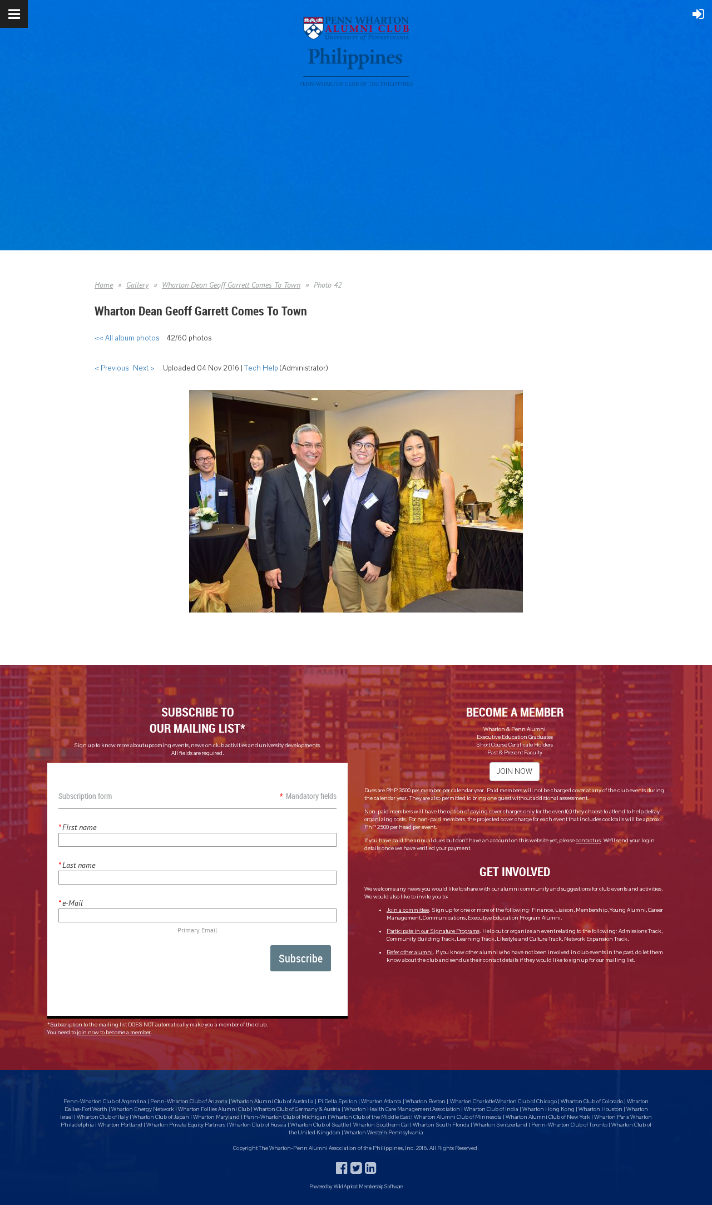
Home (104, 285)
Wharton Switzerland (500, 1125)
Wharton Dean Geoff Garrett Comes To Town (231, 285)
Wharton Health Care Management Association (402, 1109)
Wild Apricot (346, 1186)
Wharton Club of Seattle (319, 1125)
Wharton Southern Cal (381, 1125)
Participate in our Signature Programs (433, 931)
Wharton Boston (426, 1101)
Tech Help (261, 368)
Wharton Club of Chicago (526, 1101)
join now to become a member (114, 1032)
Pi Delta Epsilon (337, 1101)
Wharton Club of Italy (102, 1117)
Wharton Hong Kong (548, 1109)
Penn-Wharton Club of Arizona (189, 1101)
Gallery (137, 285)
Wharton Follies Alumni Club (214, 1109)
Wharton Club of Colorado (592, 1101)
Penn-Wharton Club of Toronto (569, 1125)
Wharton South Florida (441, 1125)
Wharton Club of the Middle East (370, 1117)
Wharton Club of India (492, 1109)
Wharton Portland (120, 1125)
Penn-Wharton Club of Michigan (285, 1117)
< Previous (111, 368)
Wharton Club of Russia (257, 1125)
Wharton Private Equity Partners (185, 1125)
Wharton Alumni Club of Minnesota (458, 1117)
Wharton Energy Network (143, 1109)
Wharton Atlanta (381, 1101)
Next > (144, 368)
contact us (588, 841)
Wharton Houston (600, 1109)
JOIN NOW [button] (514, 772)
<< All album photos (127, 338)
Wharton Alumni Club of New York (548, 1117)
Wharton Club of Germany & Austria (297, 1109)
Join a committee (408, 910)
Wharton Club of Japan (160, 1117)
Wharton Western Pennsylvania (383, 1133)
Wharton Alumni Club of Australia (272, 1101)
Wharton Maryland (216, 1117)
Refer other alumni (410, 952)
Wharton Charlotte (472, 1101)
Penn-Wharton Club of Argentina (104, 1101)
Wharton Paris (612, 1117)
